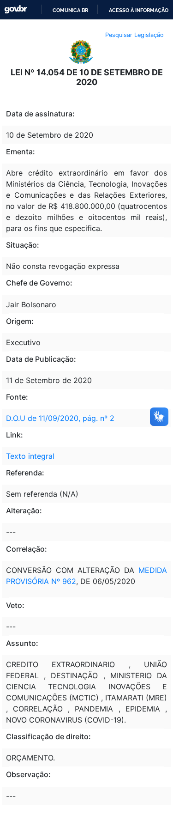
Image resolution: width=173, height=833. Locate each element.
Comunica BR (70, 10)
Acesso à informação (138, 10)
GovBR (15, 9)
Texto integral (30, 456)
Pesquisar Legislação (134, 34)
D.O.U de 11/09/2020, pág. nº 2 (60, 418)
